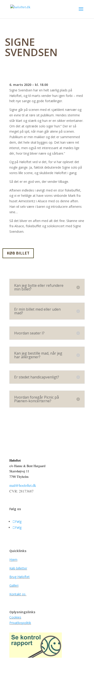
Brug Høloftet (19, 577)
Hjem (13, 559)
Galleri (13, 585)
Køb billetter (18, 568)
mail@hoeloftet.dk (22, 485)
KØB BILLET (18, 253)
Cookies (15, 617)
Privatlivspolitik (20, 623)
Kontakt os (17, 594)
